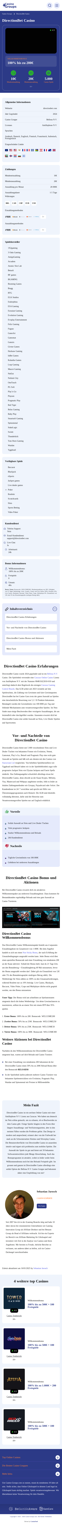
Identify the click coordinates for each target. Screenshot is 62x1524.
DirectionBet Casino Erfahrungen (21, 617)
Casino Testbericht (14, 1316)
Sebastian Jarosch (40, 1268)
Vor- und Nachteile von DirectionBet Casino (26, 627)
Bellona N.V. (52, 674)
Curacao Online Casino (43, 678)
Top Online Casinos (11, 1457)
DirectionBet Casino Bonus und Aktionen (25, 638)
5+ (43, 217)
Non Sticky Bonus (30, 953)
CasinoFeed (34, 1521)
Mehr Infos (7, 1474)
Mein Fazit (11, 649)
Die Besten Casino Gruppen (15, 1465)
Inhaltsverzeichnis (21, 608)
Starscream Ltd (8, 763)
